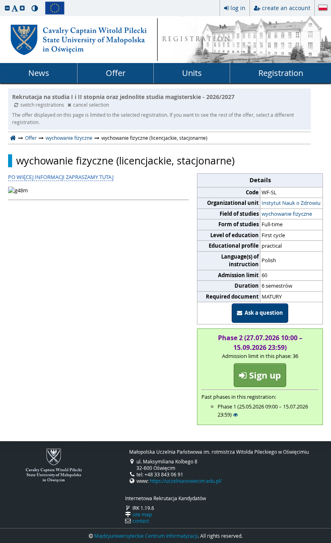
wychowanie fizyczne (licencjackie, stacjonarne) (125, 160)
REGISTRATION (197, 40)
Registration (280, 72)
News (38, 72)
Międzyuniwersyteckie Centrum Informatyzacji (146, 535)
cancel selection (91, 104)
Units (192, 72)
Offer (116, 72)
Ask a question (262, 312)
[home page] (13, 138)
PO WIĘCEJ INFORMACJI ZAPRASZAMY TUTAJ (60, 177)
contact (140, 521)
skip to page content (2, 2)
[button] (7, 8)
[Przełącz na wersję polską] (323, 8)
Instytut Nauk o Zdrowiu (291, 202)
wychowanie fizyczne (69, 138)
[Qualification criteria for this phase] (235, 414)
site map (142, 514)
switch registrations (42, 104)
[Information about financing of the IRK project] (54, 8)
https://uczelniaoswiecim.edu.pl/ (186, 481)
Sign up (264, 375)
